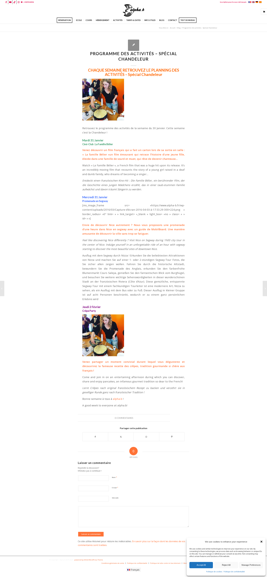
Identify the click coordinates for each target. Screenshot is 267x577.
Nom (114, 477)
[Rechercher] (200, 20)
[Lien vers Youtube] (10, 2)
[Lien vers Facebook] (6, 2)
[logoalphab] (133, 10)
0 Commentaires (124, 418)
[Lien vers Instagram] (19, 2)
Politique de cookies (214, 571)
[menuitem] (232, 2)
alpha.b (118, 399)
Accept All (201, 565)
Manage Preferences (251, 565)
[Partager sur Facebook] (95, 436)
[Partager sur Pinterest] (172, 436)
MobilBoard (158, 229)
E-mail (115, 487)
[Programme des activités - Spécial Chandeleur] (133, 45)
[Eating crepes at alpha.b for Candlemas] (2, 288)
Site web (115, 498)
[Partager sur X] (121, 436)
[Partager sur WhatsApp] (146, 436)
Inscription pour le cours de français (233, 2)
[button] (261, 541)
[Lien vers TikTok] (14, 2)
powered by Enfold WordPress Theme (88, 560)
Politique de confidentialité (234, 571)
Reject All (226, 565)
